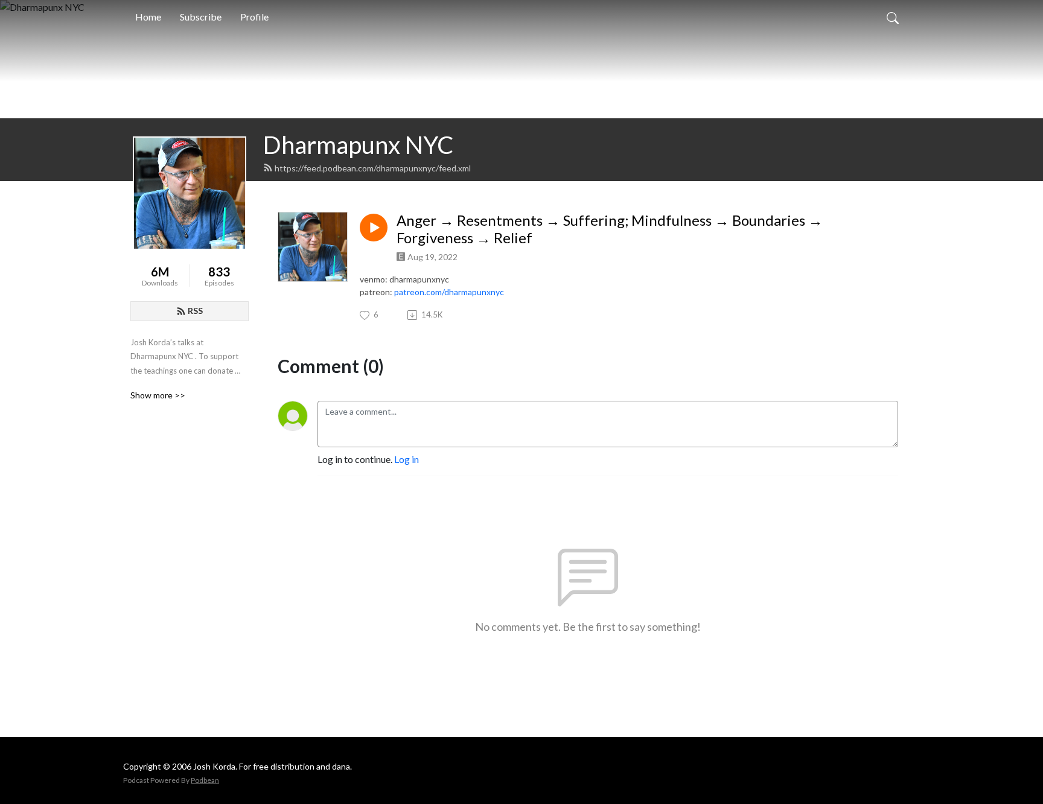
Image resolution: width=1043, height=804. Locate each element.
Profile (254, 16)
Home (148, 16)
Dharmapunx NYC (358, 144)
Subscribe (201, 16)
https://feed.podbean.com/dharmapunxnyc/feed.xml (373, 168)
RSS (195, 310)
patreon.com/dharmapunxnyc (449, 292)
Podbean (205, 780)
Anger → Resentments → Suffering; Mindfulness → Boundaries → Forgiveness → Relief (610, 229)
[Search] (893, 17)
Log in (406, 459)
